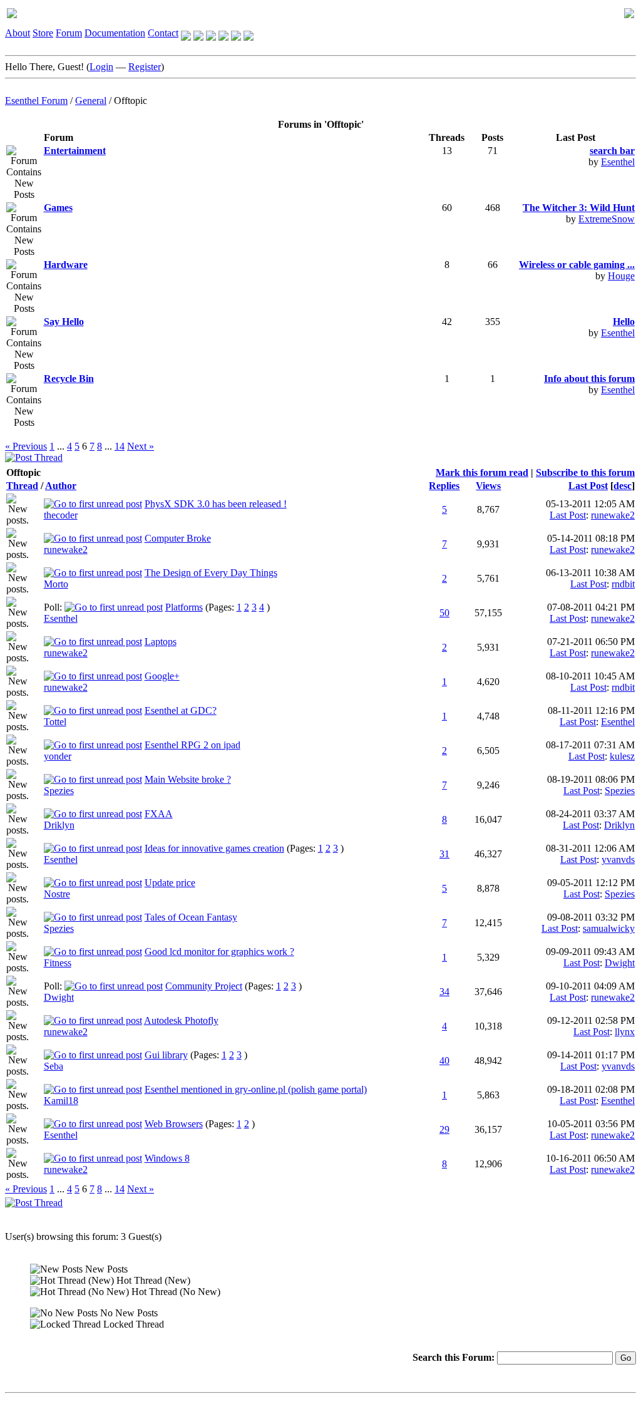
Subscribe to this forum (585, 472)
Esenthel (618, 162)
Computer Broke (178, 538)
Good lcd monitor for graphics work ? (219, 951)
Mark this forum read (482, 472)
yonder (57, 756)
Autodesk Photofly (181, 1020)
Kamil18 (61, 1100)
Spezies (59, 790)
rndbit (623, 584)
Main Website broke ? (188, 779)
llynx (625, 1031)
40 (444, 1060)
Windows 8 (167, 1158)
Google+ (162, 676)
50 (444, 612)
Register (144, 66)
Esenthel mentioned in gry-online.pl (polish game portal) (256, 1089)
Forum (69, 33)
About (17, 33)
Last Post (588, 485)
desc (622, 485)
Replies (444, 485)
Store (43, 33)
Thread (22, 485)
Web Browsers (174, 1123)
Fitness (57, 963)
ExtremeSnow (606, 219)
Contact (163, 33)
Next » (140, 446)
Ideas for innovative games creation (214, 848)
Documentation (115, 33)
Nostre (57, 894)
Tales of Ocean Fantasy (191, 917)
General (90, 100)
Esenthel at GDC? (181, 710)
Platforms (184, 607)
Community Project (203, 986)
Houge (621, 276)
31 (444, 854)
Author (60, 485)
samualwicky (609, 928)
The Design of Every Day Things (211, 572)
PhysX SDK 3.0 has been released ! (216, 503)
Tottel (55, 721)
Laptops (161, 641)
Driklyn (59, 825)
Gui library (166, 1055)
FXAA (159, 813)
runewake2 (613, 515)
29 (444, 1129)
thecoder (61, 515)
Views (488, 485)
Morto (56, 584)
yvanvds (618, 859)
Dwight (620, 963)
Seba (53, 1066)
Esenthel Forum (36, 100)
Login (101, 66)
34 (444, 991)
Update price (170, 882)
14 (120, 446)
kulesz (622, 756)
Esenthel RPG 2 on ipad (192, 745)
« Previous (26, 446)
